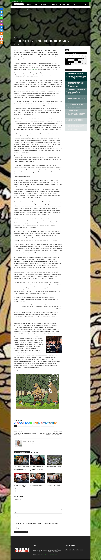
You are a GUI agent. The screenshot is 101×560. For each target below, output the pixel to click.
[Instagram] (84, 1)
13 (76, 60)
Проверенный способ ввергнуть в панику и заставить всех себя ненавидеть (51, 434)
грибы (19, 425)
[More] (55, 423)
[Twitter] (39, 423)
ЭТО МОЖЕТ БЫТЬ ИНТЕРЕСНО (22, 452)
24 (66, 63)
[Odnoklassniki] (36, 423)
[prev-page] (15, 491)
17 (66, 62)
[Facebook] (82, 1)
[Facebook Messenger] (20, 423)
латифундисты (29, 425)
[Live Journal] (34, 423)
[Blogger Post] (50, 423)
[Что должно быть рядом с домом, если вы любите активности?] (54, 460)
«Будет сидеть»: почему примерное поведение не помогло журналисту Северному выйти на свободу (54, 485)
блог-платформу (33, 69)
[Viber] (23, 423)
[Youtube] (88, 1)
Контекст (19, 9)
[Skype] (47, 423)
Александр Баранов (19, 44)
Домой (15, 9)
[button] (85, 4)
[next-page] (17, 491)
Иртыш (23, 425)
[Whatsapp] (31, 423)
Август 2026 (76, 53)
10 (66, 60)
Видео (15, 482)
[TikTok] (87, 1)
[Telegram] (85, 1)
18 (69, 62)
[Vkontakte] (26, 423)
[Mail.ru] (44, 423)
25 (69, 63)
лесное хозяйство (36, 425)
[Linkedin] (52, 423)
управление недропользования (47, 425)
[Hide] (0, 44)
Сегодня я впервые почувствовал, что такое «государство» (25, 434)
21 (79, 62)
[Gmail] (42, 423)
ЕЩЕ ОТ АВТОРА (34, 452)
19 (72, 62)
